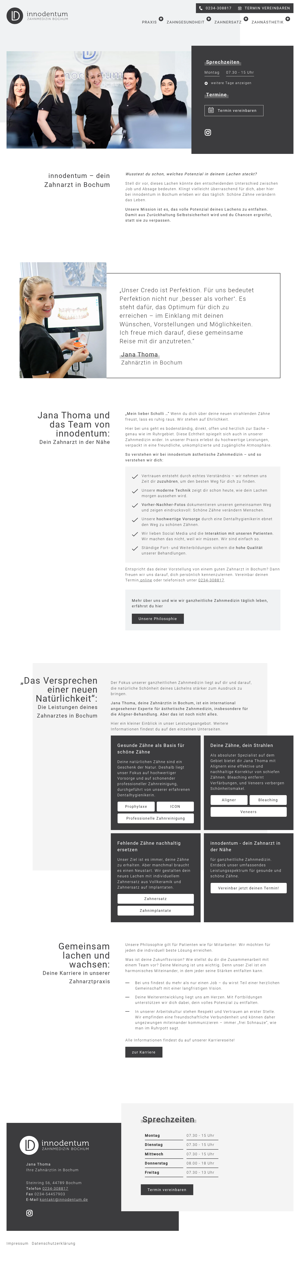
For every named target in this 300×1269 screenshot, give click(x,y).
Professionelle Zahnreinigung (155, 818)
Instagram (207, 132)
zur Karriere (144, 1052)
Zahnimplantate (155, 910)
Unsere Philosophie (158, 619)
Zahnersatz (155, 899)
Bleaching (268, 800)
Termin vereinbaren (237, 110)
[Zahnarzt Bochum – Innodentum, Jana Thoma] (37, 15)
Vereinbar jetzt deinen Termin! (248, 888)
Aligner (229, 800)
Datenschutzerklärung (54, 1243)
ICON (175, 806)
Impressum (18, 1243)
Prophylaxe (136, 806)
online (145, 580)
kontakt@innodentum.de (64, 1199)
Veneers (248, 812)
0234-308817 (211, 580)
